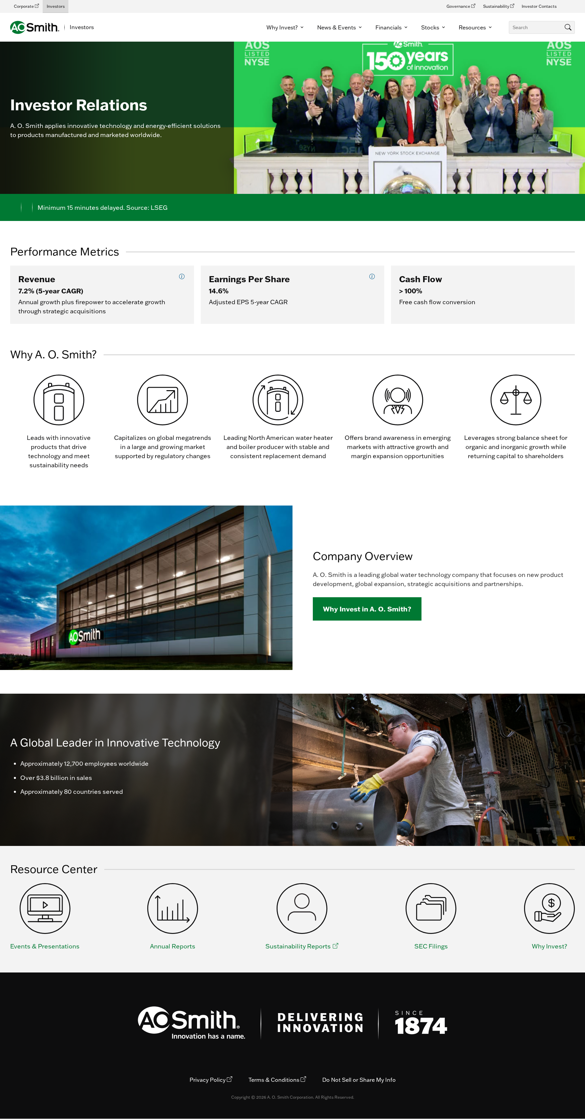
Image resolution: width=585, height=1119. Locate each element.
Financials (389, 27)
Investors (56, 6)
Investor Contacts (539, 6)
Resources (473, 27)
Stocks (430, 27)
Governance (459, 6)
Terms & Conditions (274, 1079)
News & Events (337, 27)
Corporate (24, 6)
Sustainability (496, 6)
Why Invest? (282, 27)
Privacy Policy (208, 1079)
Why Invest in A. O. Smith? (367, 608)
